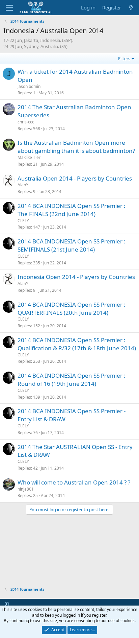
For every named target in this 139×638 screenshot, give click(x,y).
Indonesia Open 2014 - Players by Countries (76, 277)
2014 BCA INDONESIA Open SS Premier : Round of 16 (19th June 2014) (72, 379)
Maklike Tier (29, 157)
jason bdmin (29, 86)
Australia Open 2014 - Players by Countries (75, 178)
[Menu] (9, 8)
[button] (6, 604)
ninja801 (26, 489)
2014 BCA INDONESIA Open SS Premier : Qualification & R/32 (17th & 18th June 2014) (77, 344)
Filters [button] (124, 58)
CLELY (23, 220)
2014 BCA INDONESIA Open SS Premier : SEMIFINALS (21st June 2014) (72, 245)
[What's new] (131, 7)
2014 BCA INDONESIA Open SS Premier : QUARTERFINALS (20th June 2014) (72, 308)
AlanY (23, 185)
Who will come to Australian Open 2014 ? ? (74, 482)
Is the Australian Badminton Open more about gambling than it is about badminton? (76, 147)
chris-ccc (26, 122)
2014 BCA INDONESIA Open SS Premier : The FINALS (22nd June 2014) (72, 210)
